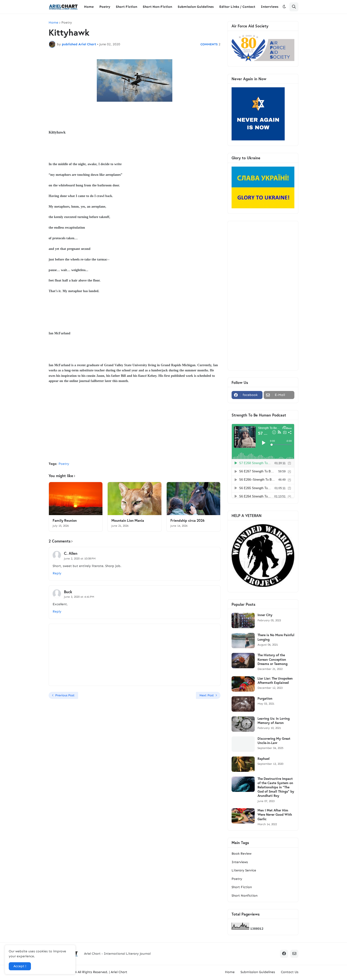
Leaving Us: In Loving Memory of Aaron (274, 720)
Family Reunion (65, 520)
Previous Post (65, 695)
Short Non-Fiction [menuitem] (157, 7)
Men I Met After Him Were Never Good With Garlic (275, 814)
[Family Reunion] (75, 498)
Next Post (206, 695)
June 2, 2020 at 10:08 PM (80, 558)
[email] (294, 954)
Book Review (241, 854)
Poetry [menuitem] (104, 7)
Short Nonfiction (245, 896)
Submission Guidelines (258, 972)
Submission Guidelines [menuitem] (196, 7)
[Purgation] (243, 704)
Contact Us (289, 972)
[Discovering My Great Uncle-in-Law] (243, 744)
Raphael (264, 758)
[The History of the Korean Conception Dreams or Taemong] (243, 660)
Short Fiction (242, 887)
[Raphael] (243, 764)
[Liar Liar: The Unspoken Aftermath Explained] (243, 684)
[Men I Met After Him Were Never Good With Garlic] (243, 816)
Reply (57, 573)
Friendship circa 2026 (187, 520)
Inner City (265, 615)
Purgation (265, 698)
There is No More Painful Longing (276, 637)
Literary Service (244, 870)
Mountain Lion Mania (127, 520)
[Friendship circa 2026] (193, 498)
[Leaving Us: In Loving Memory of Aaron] (243, 724)
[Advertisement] (134, 423)
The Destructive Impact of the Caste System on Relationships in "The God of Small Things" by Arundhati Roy (276, 787)
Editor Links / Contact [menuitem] (237, 7)
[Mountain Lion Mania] (134, 498)
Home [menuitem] (89, 7)
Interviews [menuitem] (269, 7)
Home (53, 22)
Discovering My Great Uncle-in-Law (274, 740)
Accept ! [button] (19, 966)
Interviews (240, 862)
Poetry (66, 22)
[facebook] (284, 954)
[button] (284, 6)
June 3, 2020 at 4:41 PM (79, 596)
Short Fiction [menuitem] (126, 7)
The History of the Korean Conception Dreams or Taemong (273, 659)
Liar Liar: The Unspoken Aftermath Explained (275, 680)
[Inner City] (243, 620)
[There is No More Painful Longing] (243, 640)
